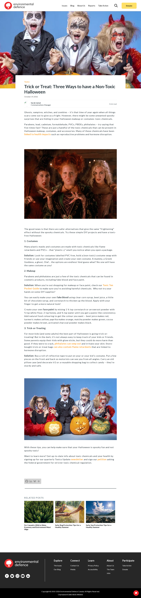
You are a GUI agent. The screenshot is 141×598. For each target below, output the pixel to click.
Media (72, 569)
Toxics (27, 82)
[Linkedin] (31, 481)
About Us (81, 5)
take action (126, 565)
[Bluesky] (35, 481)
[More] (39, 481)
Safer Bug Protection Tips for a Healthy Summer (68, 526)
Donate (129, 6)
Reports (91, 5)
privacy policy (93, 565)
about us (110, 565)
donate (125, 569)
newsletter (77, 459)
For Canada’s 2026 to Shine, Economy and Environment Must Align (37, 527)
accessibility (93, 569)
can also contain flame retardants (72, 347)
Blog (72, 5)
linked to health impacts (37, 134)
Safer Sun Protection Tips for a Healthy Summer (98, 526)
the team (110, 569)
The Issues (58, 565)
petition (102, 459)
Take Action (103, 5)
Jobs (108, 573)
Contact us (74, 565)
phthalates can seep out (68, 343)
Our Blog (57, 569)
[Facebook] (27, 481)
